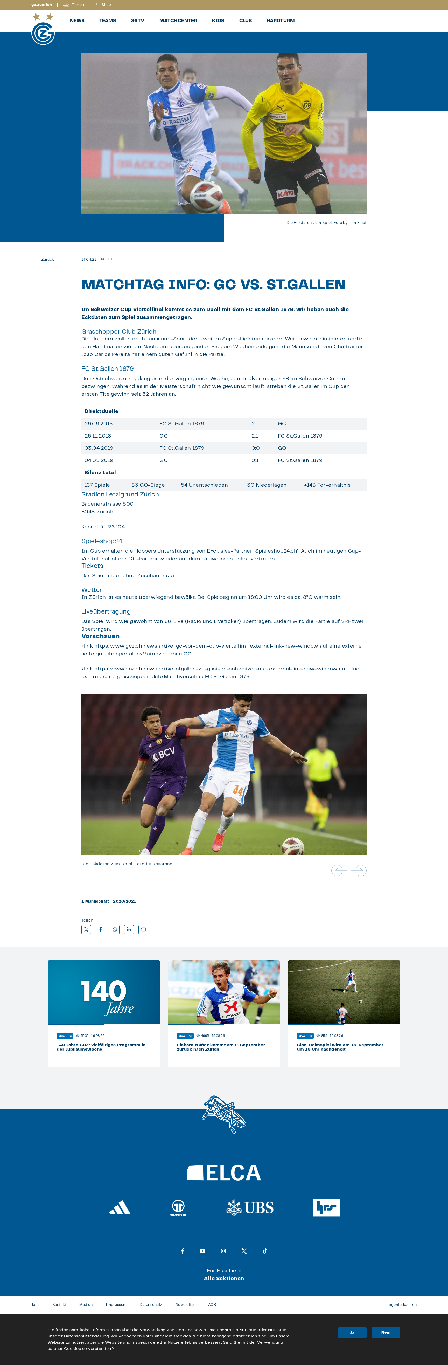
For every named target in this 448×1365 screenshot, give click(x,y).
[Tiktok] (265, 1251)
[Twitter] (244, 1251)
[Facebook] (182, 1251)
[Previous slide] (339, 870)
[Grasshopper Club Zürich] (43, 29)
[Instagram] (223, 1251)
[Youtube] (203, 1251)
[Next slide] (359, 870)
